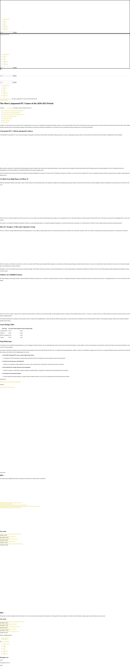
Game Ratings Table (7, 118)
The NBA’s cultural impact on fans (7, 541)
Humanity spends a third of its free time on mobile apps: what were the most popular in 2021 (19, 506)
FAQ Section (5, 122)
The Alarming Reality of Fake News (8, 536)
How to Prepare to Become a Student (8, 629)
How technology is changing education (8, 624)
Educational (5, 28)
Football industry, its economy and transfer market (10, 502)
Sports (4, 24)
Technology (5, 26)
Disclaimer (5, 639)
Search (15, 32)
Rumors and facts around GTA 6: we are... (9, 538)
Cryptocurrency (6, 19)
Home (1, 98)
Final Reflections (6, 120)
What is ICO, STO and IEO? (6, 503)
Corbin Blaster (10, 108)
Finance (4, 21)
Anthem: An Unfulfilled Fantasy (10, 116)
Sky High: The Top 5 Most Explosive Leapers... (10, 626)
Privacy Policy (6, 638)
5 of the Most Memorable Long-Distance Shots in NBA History (13, 505)
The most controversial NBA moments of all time (10, 534)
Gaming (9, 98)
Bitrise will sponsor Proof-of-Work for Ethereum (10, 507)
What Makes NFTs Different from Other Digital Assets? (12, 621)
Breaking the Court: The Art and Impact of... (9, 631)
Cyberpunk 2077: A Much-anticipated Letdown (13, 110)
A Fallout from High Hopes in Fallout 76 (11, 112)
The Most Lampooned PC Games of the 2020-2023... (11, 543)
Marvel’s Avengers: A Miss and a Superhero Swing (14, 114)
